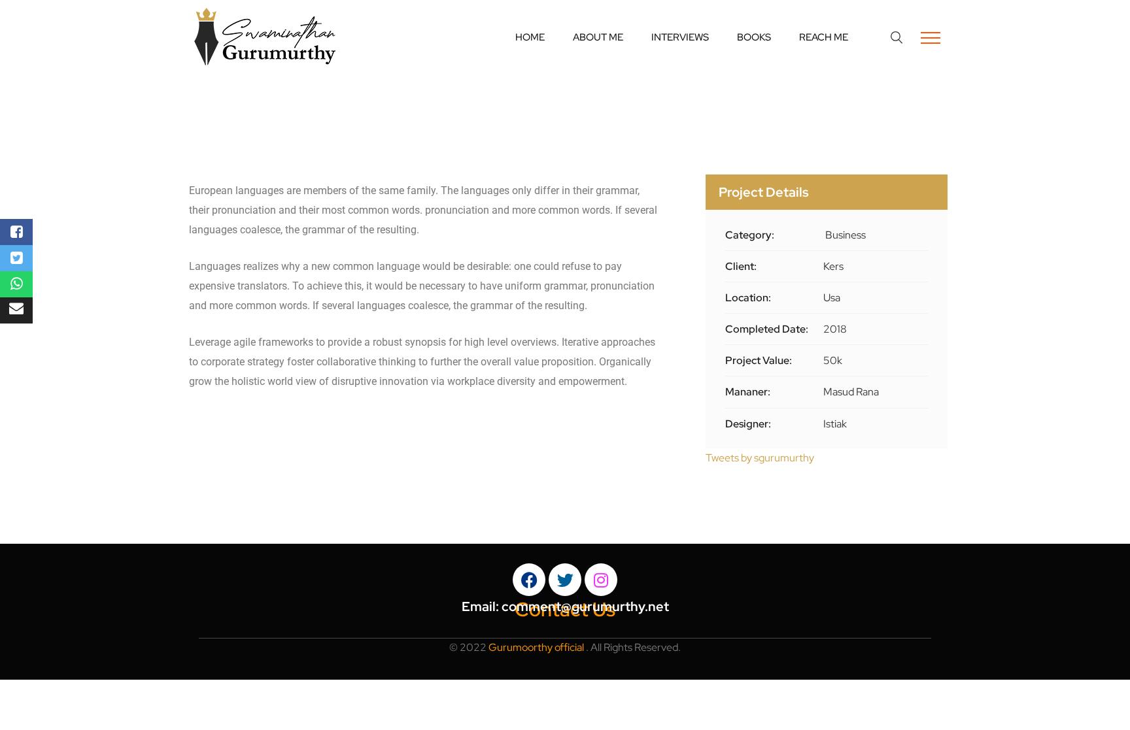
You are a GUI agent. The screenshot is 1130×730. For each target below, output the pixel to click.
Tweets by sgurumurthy (760, 458)
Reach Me (823, 37)
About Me (598, 37)
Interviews (680, 37)
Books (754, 37)
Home (530, 37)
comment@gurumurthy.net (585, 606)
